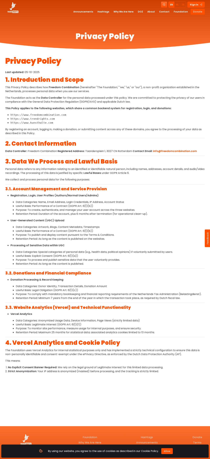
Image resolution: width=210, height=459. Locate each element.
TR (182, 4)
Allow (167, 451)
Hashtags (103, 11)
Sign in (194, 4)
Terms (197, 442)
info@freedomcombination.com (175, 151)
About (151, 11)
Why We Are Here (124, 11)
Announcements (83, 11)
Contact (164, 11)
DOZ (140, 11)
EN (171, 4)
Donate (197, 11)
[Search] (164, 5)
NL (177, 4)
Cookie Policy (149, 451)
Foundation (181, 11)
